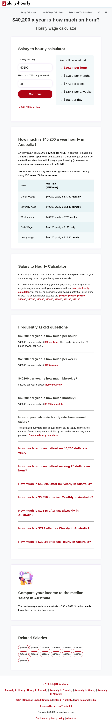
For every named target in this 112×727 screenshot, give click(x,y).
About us (71, 718)
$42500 (56, 647)
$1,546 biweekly (53, 384)
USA (18, 700)
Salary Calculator (28, 12)
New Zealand (81, 700)
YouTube (63, 684)
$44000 (78, 647)
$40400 (72, 295)
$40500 (81, 295)
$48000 (56, 654)
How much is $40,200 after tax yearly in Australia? (55, 483)
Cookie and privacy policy (50, 718)
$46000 (34, 654)
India (93, 700)
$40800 (40, 299)
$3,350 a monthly (53, 404)
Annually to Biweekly (61, 690)
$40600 (22, 299)
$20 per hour (51, 342)
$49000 (78, 654)
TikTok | (50, 684)
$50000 (23, 660)
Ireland (57, 700)
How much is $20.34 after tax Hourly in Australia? (54, 541)
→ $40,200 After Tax (29, 107)
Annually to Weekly (85, 690)
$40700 (31, 299)
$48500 (67, 654)
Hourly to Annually (37, 690)
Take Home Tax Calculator (80, 12)
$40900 (49, 299)
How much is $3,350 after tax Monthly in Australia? (55, 497)
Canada (27, 700)
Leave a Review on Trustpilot (56, 706)
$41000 (58, 299)
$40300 (63, 295)
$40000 (23, 647)
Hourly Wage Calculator (52, 12)
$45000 (23, 654)
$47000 (45, 654)
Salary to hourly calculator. (43, 435)
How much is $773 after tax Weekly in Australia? (53, 528)
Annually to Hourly (15, 690)
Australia (68, 700)
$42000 (45, 647)
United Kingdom (43, 700)
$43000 (67, 647)
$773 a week (51, 365)
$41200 (76, 299)
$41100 (67, 299)
